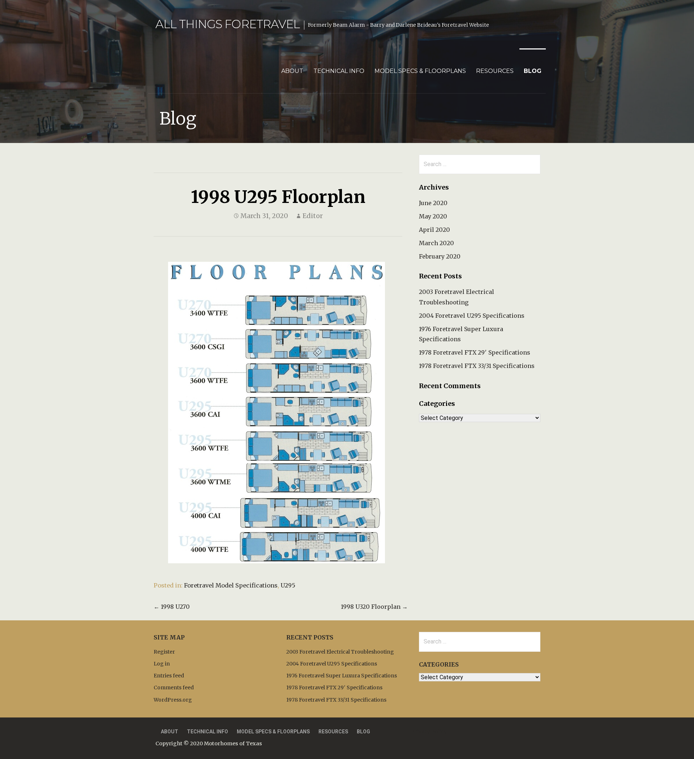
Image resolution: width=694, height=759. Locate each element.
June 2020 (433, 203)
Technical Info (338, 71)
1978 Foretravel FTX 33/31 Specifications (477, 365)
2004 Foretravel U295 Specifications (471, 315)
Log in (162, 663)
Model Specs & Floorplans (420, 71)
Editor (313, 216)
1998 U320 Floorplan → (374, 606)
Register (164, 652)
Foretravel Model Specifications (231, 585)
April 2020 (434, 229)
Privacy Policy (429, 731)
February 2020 (439, 256)
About (292, 71)
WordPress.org (173, 700)
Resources (495, 71)
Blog (532, 71)
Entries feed (169, 675)
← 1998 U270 (172, 606)
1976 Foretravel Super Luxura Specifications (341, 675)
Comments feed (174, 687)
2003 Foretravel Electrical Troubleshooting (340, 652)
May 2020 (433, 216)
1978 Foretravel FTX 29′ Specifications (474, 352)
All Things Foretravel (227, 24)
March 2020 (436, 243)
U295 (287, 585)
